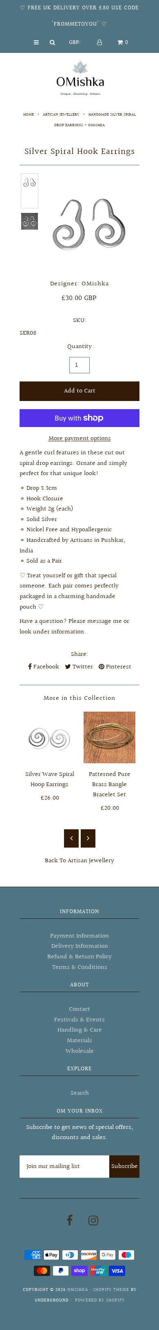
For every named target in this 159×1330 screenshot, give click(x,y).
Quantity (79, 347)
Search (80, 1093)
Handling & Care (79, 1030)
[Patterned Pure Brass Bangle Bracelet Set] (109, 737)
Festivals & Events (79, 1020)
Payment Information (79, 936)
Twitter (82, 667)
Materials (79, 1041)
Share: (79, 654)
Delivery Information (79, 946)
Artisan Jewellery (61, 114)
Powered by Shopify (100, 1300)
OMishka (77, 1289)
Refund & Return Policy (79, 957)
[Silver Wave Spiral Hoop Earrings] (49, 737)
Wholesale (80, 1051)
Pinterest (117, 667)
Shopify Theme (111, 1289)
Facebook (45, 667)
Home (28, 114)
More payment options (80, 439)
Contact (79, 1009)
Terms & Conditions (79, 967)
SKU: (79, 321)
